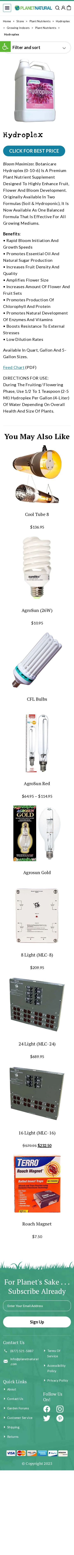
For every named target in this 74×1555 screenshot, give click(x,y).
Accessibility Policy (56, 1368)
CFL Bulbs (37, 699)
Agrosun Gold (37, 872)
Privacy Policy (57, 1380)
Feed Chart (13, 367)
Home (7, 21)
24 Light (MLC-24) (37, 1044)
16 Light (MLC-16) (37, 1133)
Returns (13, 1436)
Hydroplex (63, 21)
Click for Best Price (34, 151)
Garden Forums (18, 1408)
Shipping (13, 1427)
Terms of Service (53, 1353)
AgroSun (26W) (37, 610)
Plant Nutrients (40, 21)
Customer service (19, 1417)
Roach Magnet (37, 1224)
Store (20, 21)
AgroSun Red (37, 783)
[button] (7, 8)
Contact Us (15, 1399)
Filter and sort (26, 47)
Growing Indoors (18, 27)
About (11, 1389)
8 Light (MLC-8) (37, 955)
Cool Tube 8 (37, 514)
